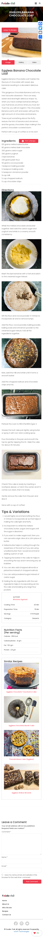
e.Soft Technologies (21, 931)
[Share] (40, 37)
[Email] (40, 32)
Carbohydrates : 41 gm (12, 641)
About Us (5, 904)
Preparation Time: (21, 609)
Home (4, 900)
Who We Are (7, 908)
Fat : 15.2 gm (8, 645)
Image (8, 62)
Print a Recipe (30, 141)
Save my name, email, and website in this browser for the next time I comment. (19, 876)
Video (34, 62)
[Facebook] (40, 23)
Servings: (21, 614)
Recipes (5, 911)
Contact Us (6, 915)
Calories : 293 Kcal (11, 636)
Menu (36, 2)
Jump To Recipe (10, 30)
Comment (6, 832)
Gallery (21, 62)
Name (5, 857)
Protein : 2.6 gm (10, 650)
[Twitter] (40, 28)
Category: (21, 618)
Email (4, 866)
